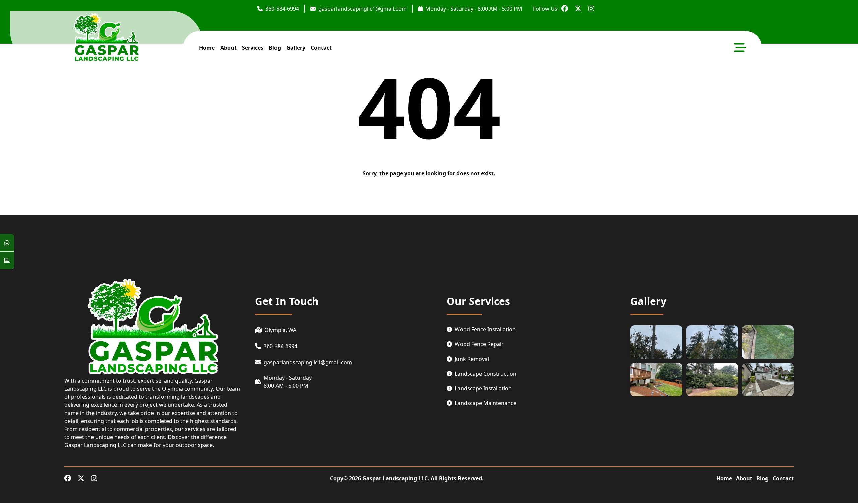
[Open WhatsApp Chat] (7, 243)
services (252, 47)
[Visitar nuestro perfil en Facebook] (564, 8)
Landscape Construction (485, 373)
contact (321, 47)
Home (724, 478)
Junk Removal (472, 359)
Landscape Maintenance (485, 403)
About (744, 478)
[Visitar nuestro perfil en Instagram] (591, 8)
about (228, 47)
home (207, 47)
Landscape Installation (483, 388)
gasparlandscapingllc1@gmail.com (362, 8)
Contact (783, 478)
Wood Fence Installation (485, 329)
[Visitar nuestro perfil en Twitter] (578, 8)
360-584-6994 (282, 8)
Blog (275, 47)
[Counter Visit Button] (7, 260)
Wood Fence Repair (479, 344)
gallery (295, 47)
